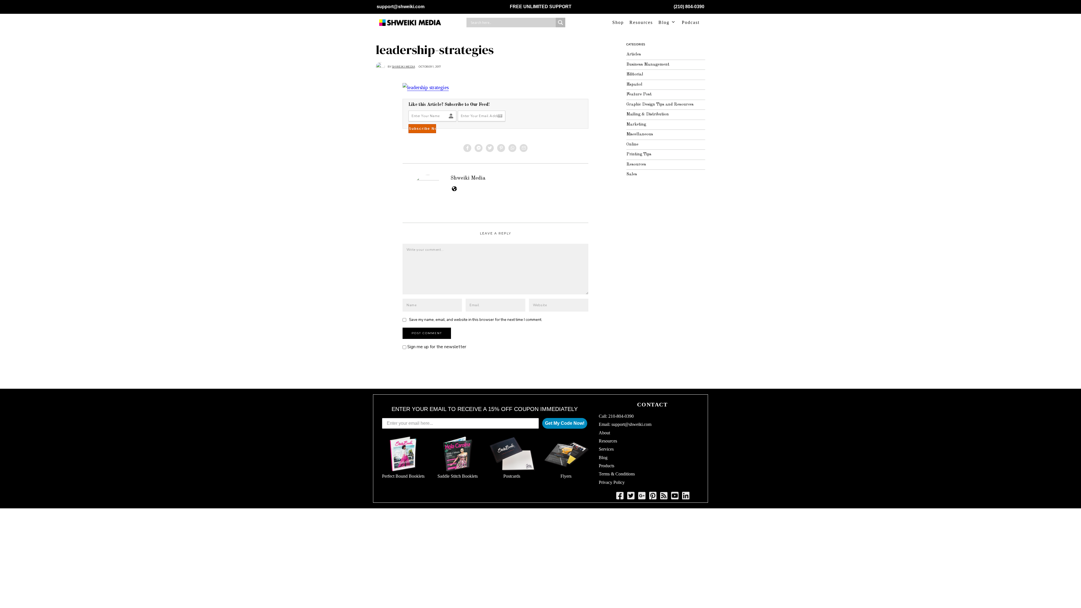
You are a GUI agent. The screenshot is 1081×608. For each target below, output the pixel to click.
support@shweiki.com (401, 6)
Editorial (634, 74)
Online (632, 144)
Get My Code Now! (564, 423)
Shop (618, 22)
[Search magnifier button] (560, 22)
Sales (631, 174)
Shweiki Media (468, 178)
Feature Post (639, 94)
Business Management (647, 64)
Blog (663, 22)
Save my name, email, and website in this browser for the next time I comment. (475, 319)
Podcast (691, 22)
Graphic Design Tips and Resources (660, 104)
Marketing (636, 124)
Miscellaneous (639, 134)
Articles (633, 54)
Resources (641, 22)
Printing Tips (638, 154)
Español (634, 84)
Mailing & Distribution (647, 114)
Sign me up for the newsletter (436, 347)
